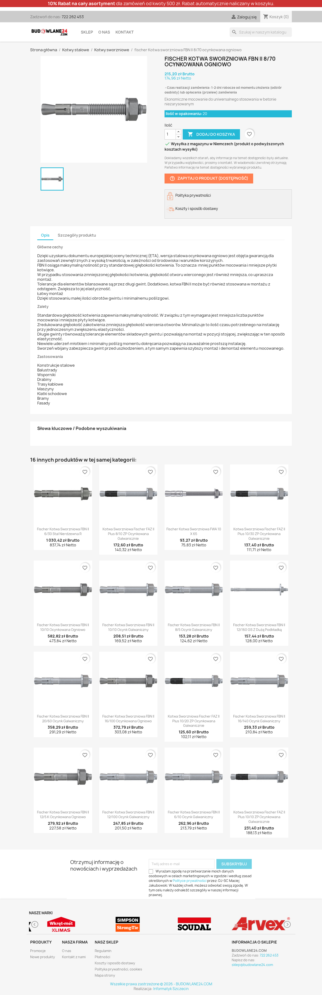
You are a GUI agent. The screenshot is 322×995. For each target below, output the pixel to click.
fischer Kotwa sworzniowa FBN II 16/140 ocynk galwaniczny (259, 718)
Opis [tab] (45, 235)
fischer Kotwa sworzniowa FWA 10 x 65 (193, 531)
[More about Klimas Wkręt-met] (61, 924)
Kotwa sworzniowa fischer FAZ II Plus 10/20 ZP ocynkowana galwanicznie (193, 721)
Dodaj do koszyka (211, 134)
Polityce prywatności (189, 880)
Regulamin (103, 950)
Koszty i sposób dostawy (115, 963)
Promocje (38, 950)
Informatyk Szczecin (171, 988)
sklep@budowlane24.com (252, 964)
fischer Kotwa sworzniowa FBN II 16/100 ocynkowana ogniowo (128, 718)
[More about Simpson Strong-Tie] (128, 924)
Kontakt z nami (74, 957)
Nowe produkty (42, 957)
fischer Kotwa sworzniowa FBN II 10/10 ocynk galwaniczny (128, 627)
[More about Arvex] (261, 924)
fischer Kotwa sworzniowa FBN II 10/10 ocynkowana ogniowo (63, 627)
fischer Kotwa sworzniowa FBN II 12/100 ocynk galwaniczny (128, 814)
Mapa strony (105, 975)
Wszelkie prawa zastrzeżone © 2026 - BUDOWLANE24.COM (161, 984)
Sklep (87, 32)
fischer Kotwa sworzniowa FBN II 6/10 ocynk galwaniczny (194, 814)
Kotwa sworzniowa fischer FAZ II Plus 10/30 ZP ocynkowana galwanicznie (259, 534)
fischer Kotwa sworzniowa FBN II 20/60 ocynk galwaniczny (63, 718)
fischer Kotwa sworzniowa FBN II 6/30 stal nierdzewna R (63, 531)
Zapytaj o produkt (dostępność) (208, 178)
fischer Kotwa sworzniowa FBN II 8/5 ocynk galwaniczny (194, 627)
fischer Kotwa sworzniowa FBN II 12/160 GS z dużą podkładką (259, 627)
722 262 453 (73, 16)
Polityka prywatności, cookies (118, 969)
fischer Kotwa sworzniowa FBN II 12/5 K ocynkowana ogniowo (63, 814)
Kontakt (125, 32)
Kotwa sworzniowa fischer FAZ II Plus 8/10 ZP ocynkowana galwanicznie (128, 534)
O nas (104, 32)
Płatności (102, 957)
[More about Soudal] (194, 924)
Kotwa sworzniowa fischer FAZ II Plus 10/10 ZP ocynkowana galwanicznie (259, 817)
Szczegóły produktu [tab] (77, 235)
